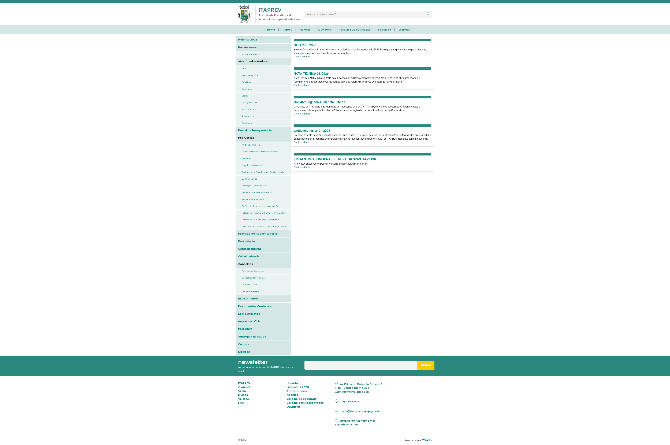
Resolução (247, 123)
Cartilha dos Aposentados (305, 402)
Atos (244, 68)
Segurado (384, 29)
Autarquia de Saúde (252, 336)
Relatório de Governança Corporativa (260, 219)
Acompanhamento (251, 54)
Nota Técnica (248, 109)
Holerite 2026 (248, 39)
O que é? (244, 387)
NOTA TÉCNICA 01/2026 (311, 73)
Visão (242, 391)
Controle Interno (250, 248)
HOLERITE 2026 (305, 45)
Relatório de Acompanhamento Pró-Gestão (264, 213)
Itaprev (287, 29)
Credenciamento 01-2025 (312, 130)
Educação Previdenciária (254, 185)
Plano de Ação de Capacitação (257, 192)
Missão (243, 394)
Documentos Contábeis (255, 306)
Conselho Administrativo (254, 277)
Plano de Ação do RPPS (253, 199)
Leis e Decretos (249, 313)
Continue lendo (302, 56)
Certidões (246, 158)
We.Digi (426, 440)
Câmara (243, 344)
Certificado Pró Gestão (253, 165)
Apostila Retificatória (252, 75)
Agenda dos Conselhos (253, 271)
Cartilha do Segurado (302, 398)
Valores (243, 398)
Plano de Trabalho (251, 291)
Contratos (247, 89)
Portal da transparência (255, 130)
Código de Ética (249, 178)
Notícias (292, 394)
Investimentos (248, 298)
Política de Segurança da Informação (260, 206)
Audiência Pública (251, 144)
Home (271, 29)
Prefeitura (245, 329)
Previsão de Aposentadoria (257, 233)
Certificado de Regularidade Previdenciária (263, 172)
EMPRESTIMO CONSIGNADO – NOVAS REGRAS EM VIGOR (335, 159)
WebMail (404, 29)
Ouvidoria (324, 29)
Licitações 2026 (249, 102)
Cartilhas (246, 82)
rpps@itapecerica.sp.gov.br (360, 411)
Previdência (246, 241)
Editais (245, 95)
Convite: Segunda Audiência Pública (319, 102)
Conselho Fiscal (249, 284)
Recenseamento (249, 47)
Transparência (297, 391)
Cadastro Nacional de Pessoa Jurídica (260, 151)
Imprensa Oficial (249, 321)
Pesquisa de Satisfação (354, 29)
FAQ (241, 402)
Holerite (305, 29)
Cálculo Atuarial (249, 256)
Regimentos (248, 116)
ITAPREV (244, 383)
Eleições (244, 351)
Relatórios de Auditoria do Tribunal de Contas (264, 226)
